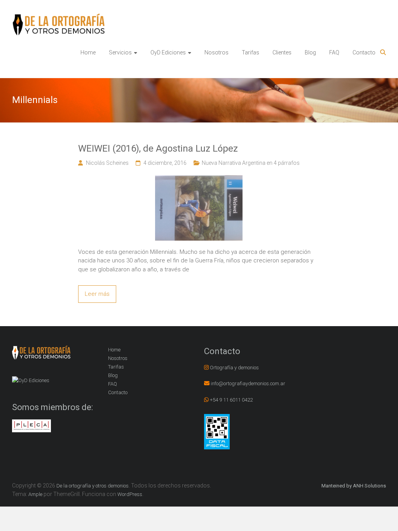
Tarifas (250, 52)
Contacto (364, 52)
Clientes (282, 52)
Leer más (97, 293)
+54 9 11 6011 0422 (231, 400)
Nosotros (216, 52)
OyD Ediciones (168, 52)
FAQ (334, 52)
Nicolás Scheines (107, 163)
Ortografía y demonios (234, 367)
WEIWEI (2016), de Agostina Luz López (158, 148)
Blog (310, 52)
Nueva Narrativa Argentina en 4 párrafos (251, 163)
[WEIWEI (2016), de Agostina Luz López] (199, 179)
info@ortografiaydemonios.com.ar (248, 383)
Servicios (120, 52)
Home (88, 52)
